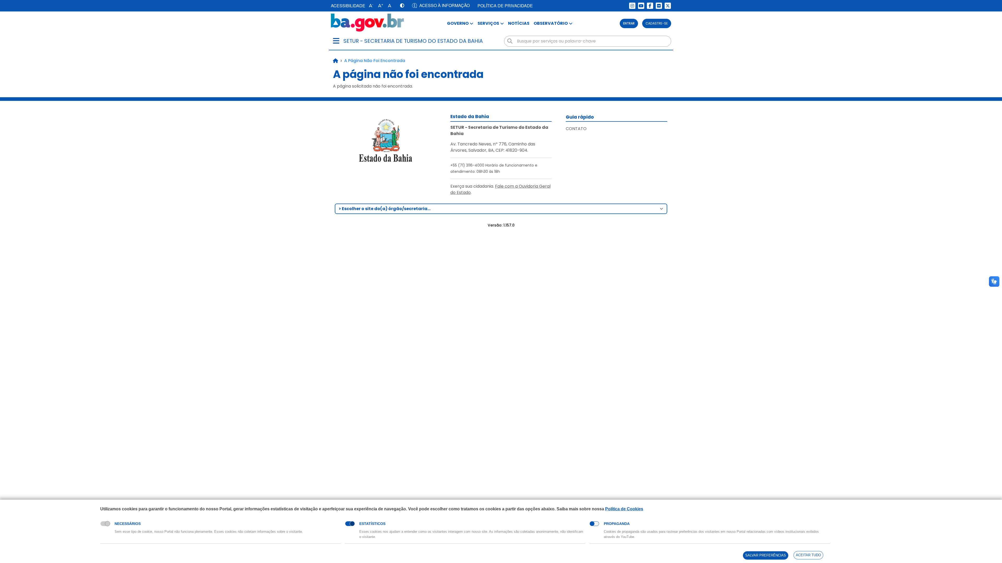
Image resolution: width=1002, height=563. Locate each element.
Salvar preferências (765, 555)
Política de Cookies (624, 509)
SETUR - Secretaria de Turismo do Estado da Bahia (413, 41)
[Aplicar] (510, 41)
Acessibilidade (348, 6)
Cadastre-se (657, 23)
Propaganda (617, 524)
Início (335, 60)
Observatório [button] (551, 23)
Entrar (629, 23)
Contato (576, 129)
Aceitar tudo (808, 555)
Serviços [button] (488, 23)
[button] (369, 6)
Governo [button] (458, 23)
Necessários (128, 524)
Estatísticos (372, 524)
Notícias (518, 23)
